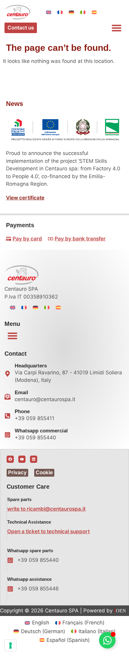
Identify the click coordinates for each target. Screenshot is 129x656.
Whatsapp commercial (41, 431)
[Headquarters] (7, 374)
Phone (22, 411)
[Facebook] (10, 459)
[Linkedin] (33, 459)
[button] (117, 28)
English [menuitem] (40, 623)
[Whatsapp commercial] (7, 435)
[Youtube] (22, 459)
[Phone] (7, 416)
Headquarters (31, 366)
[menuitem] (48, 12)
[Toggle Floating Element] (107, 640)
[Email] (7, 397)
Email (21, 392)
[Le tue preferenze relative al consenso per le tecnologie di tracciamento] (10, 645)
